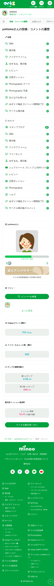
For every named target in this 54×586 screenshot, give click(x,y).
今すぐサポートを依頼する (13, 550)
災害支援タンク (35, 493)
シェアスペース (36, 498)
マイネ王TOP (10, 484)
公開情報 (8, 525)
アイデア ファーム (12, 504)
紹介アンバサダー (11, 543)
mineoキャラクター (11, 535)
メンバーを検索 (28, 296)
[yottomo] (27, 241)
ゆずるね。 (34, 503)
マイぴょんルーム (37, 572)
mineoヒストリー (37, 540)
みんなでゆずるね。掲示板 (39, 509)
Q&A (7, 488)
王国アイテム (35, 564)
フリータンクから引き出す (39, 490)
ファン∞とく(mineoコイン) (39, 556)
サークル (8, 521)
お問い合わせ (32, 454)
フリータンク (35, 484)
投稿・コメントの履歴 (18, 21)
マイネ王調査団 (11, 561)
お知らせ (34, 576)
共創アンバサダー (10, 553)
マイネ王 (8, 532)
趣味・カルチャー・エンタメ (14, 500)
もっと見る (27, 310)
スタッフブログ (11, 516)
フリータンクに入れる (38, 487)
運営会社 (27, 464)
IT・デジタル (9, 496)
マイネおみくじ (35, 560)
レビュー (34, 514)
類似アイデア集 (10, 508)
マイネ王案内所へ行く (27, 424)
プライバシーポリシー (14, 459)
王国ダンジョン (36, 525)
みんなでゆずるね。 (37, 506)
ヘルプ (23, 454)
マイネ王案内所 (11, 566)
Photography (36, 535)
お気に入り (36, 21)
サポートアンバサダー (12, 546)
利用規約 (43, 454)
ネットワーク (9, 529)
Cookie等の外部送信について (36, 459)
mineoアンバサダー (13, 540)
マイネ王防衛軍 (36, 530)
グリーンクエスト (12, 570)
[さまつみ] (8, 304)
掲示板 (7, 493)
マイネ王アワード (37, 545)
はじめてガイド (12, 454)
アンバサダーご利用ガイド (13, 556)
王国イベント (35, 567)
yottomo (13, 12)
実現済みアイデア (10, 511)
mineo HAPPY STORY (39, 550)
